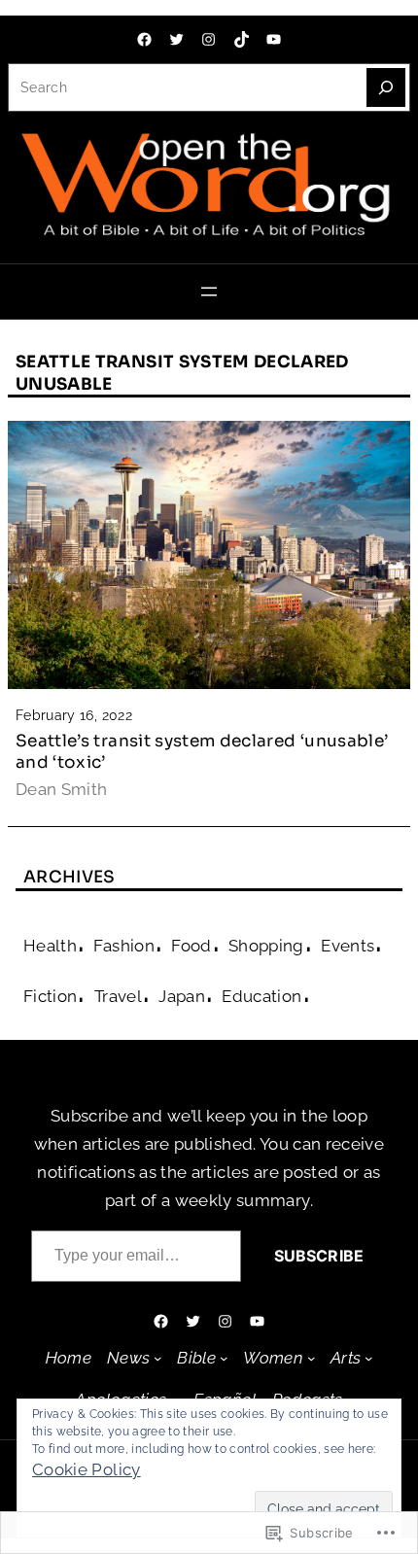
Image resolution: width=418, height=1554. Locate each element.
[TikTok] (241, 39)
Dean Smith (62, 789)
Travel (118, 996)
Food (191, 945)
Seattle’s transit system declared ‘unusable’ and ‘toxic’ (202, 751)
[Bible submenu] (224, 1358)
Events (347, 945)
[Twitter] (176, 39)
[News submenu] (158, 1358)
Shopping (266, 945)
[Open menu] (209, 291)
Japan (181, 996)
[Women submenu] (311, 1358)
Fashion (123, 945)
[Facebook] (144, 39)
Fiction (50, 996)
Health (50, 945)
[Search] (385, 87)
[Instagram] (208, 39)
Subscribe (319, 1255)
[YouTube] (273, 39)
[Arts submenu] (369, 1358)
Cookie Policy (86, 1469)
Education (261, 996)
